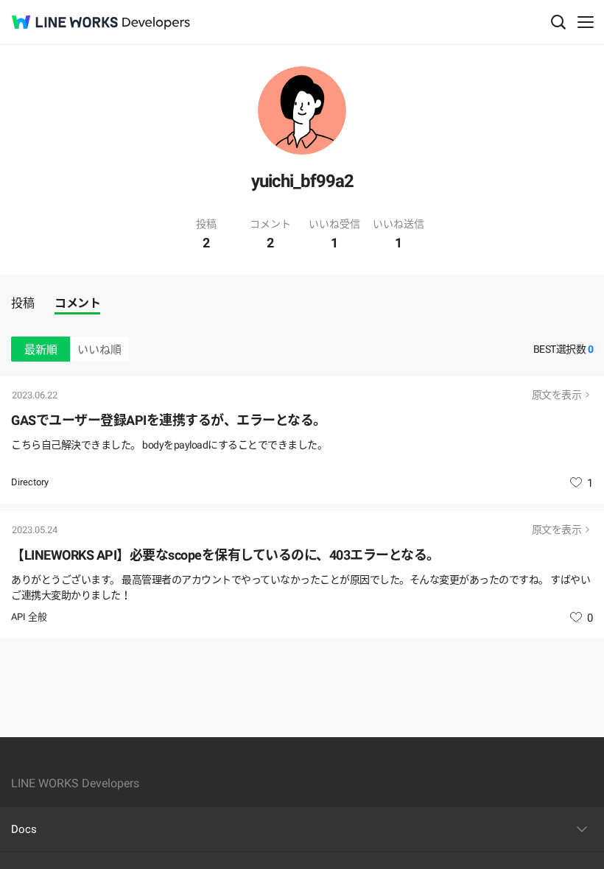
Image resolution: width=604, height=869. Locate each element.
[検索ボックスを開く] (558, 22)
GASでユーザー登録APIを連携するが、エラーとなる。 (168, 420)
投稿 (22, 303)
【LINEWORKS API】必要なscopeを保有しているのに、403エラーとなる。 (225, 555)
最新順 (40, 349)
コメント (77, 303)
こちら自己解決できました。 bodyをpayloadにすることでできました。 (169, 445)
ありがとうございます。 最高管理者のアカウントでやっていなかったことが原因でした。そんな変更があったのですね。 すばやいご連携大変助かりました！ (300, 587)
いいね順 (99, 349)
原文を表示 (557, 395)
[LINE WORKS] (65, 22)
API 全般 (29, 616)
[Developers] (156, 23)
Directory (30, 482)
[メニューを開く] (586, 22)
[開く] (582, 829)
